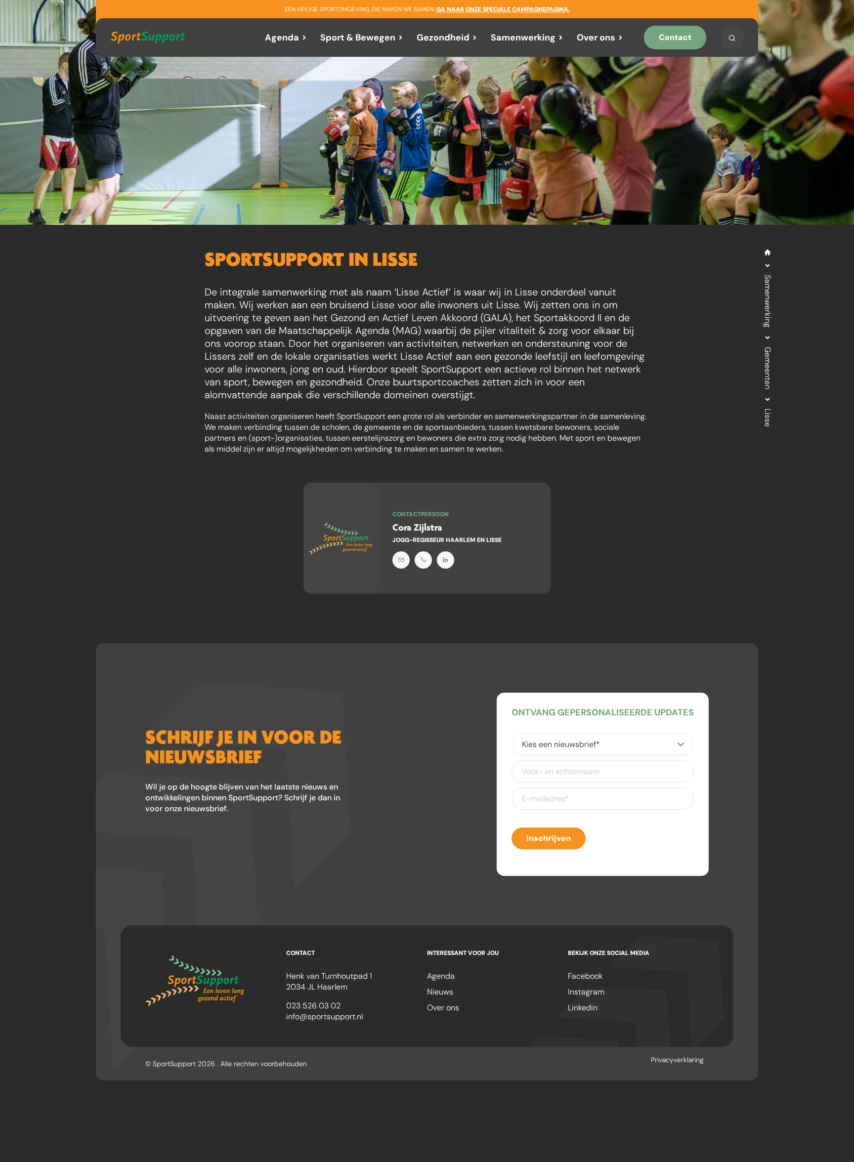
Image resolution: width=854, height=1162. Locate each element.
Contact (675, 37)
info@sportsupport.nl (324, 1016)
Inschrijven (548, 838)
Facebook (585, 976)
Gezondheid (443, 37)
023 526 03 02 (313, 1005)
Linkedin (583, 1007)
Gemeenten (768, 368)
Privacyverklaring (677, 1059)
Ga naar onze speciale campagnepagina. (503, 9)
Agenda (282, 37)
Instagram (586, 992)
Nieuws (440, 992)
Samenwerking (523, 37)
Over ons (596, 37)
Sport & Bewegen (357, 37)
